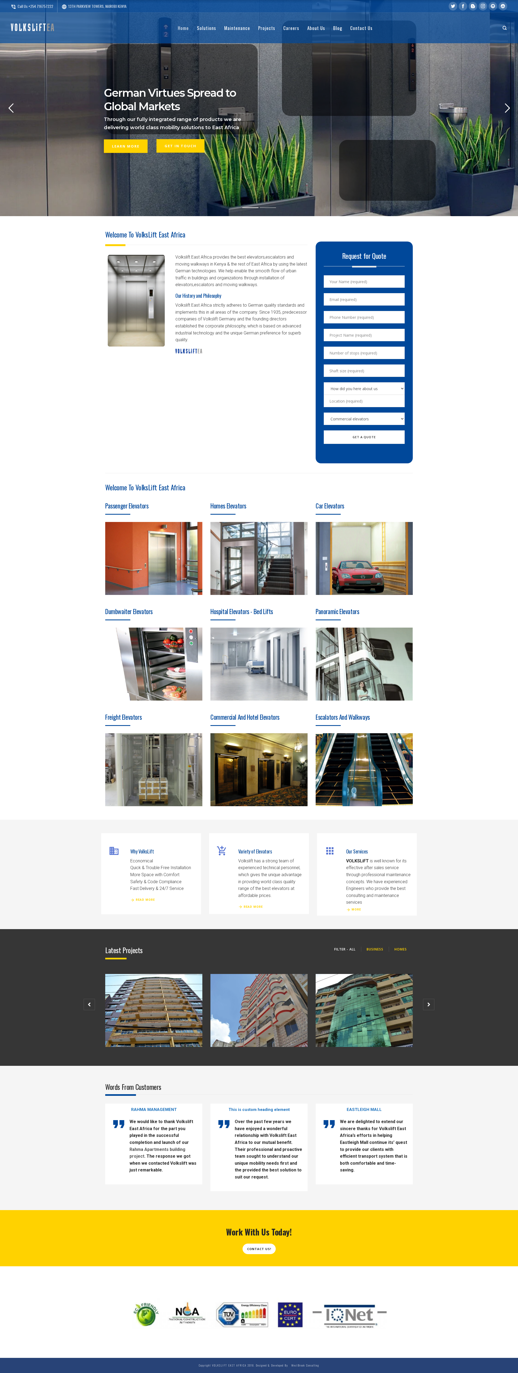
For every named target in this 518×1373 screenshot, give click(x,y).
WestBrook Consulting (304, 1365)
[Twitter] (453, 6)
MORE (356, 909)
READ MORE (145, 900)
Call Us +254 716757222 (32, 6)
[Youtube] (503, 6)
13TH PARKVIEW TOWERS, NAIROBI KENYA (94, 6)
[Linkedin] (493, 6)
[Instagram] (483, 6)
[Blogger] (473, 6)
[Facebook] (463, 6)
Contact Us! (259, 1249)
